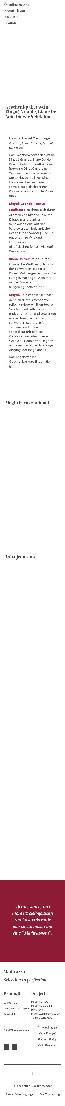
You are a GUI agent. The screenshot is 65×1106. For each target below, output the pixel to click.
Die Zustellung (50, 1094)
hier (12, 367)
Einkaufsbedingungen (20, 1094)
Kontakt (9, 1014)
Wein (36, 138)
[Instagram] (14, 1047)
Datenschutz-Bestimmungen (32, 1086)
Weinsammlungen (16, 1008)
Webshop (11, 1002)
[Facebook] (6, 1047)
